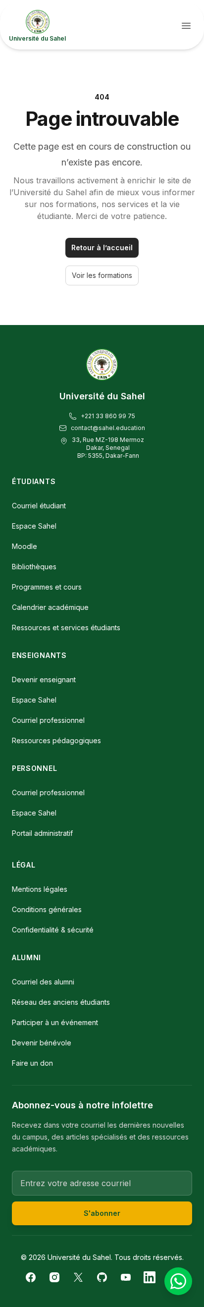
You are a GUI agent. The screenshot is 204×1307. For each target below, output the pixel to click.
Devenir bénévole (41, 1042)
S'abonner (102, 1213)
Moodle (24, 546)
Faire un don (32, 1063)
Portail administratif (42, 833)
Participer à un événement (55, 1022)
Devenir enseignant (44, 679)
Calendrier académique (50, 607)
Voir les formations (102, 275)
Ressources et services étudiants (66, 627)
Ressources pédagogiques (56, 740)
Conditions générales (47, 909)
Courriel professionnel (48, 720)
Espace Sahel (34, 526)
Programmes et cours (47, 587)
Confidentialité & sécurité (53, 930)
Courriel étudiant (39, 505)
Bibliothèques (34, 566)
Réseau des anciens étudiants (61, 1002)
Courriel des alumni (43, 982)
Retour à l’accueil (102, 247)
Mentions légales (39, 889)
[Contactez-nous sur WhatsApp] (178, 1281)
